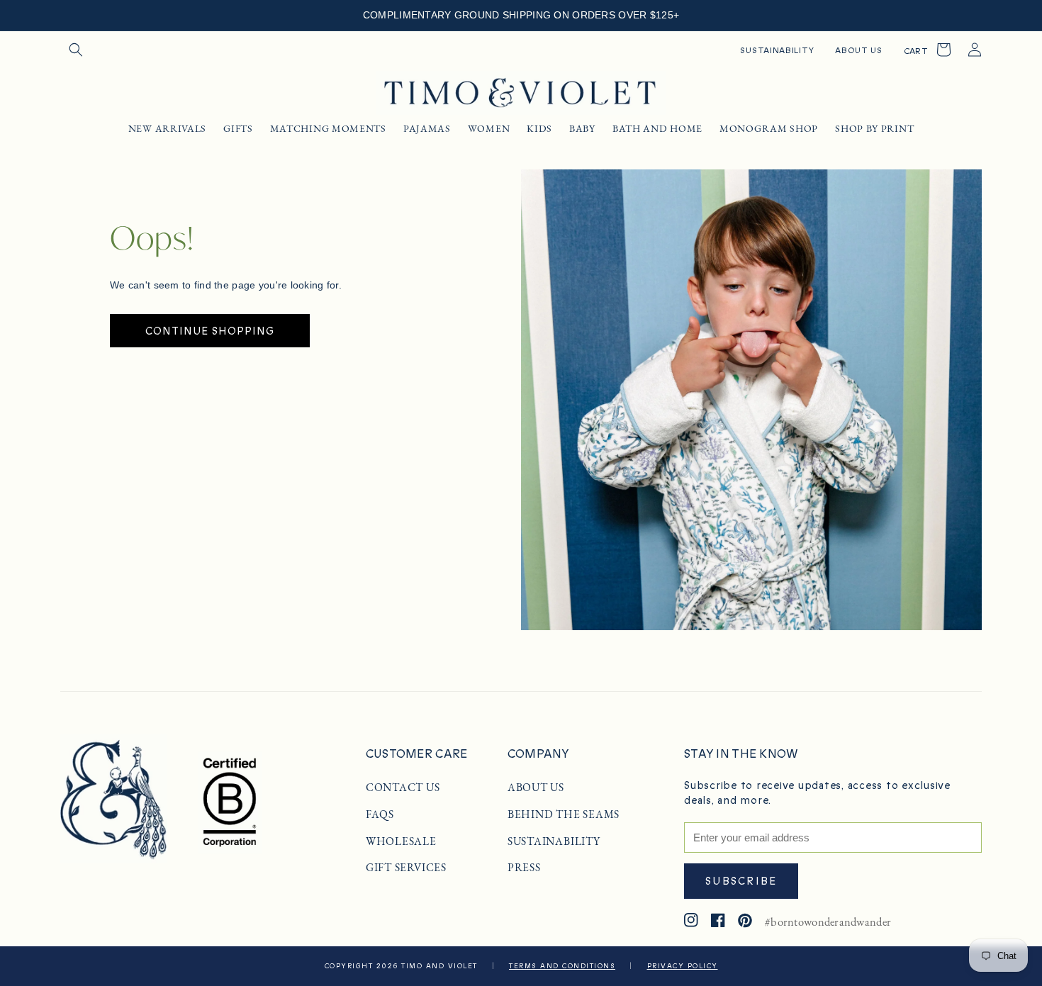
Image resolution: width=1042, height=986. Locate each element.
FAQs (380, 814)
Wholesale (401, 841)
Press (524, 868)
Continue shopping (209, 331)
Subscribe (741, 881)
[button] (75, 49)
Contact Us (403, 787)
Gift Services (406, 868)
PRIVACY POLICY (682, 966)
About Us (536, 787)
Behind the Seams (564, 814)
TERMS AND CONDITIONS (562, 966)
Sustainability (554, 841)
